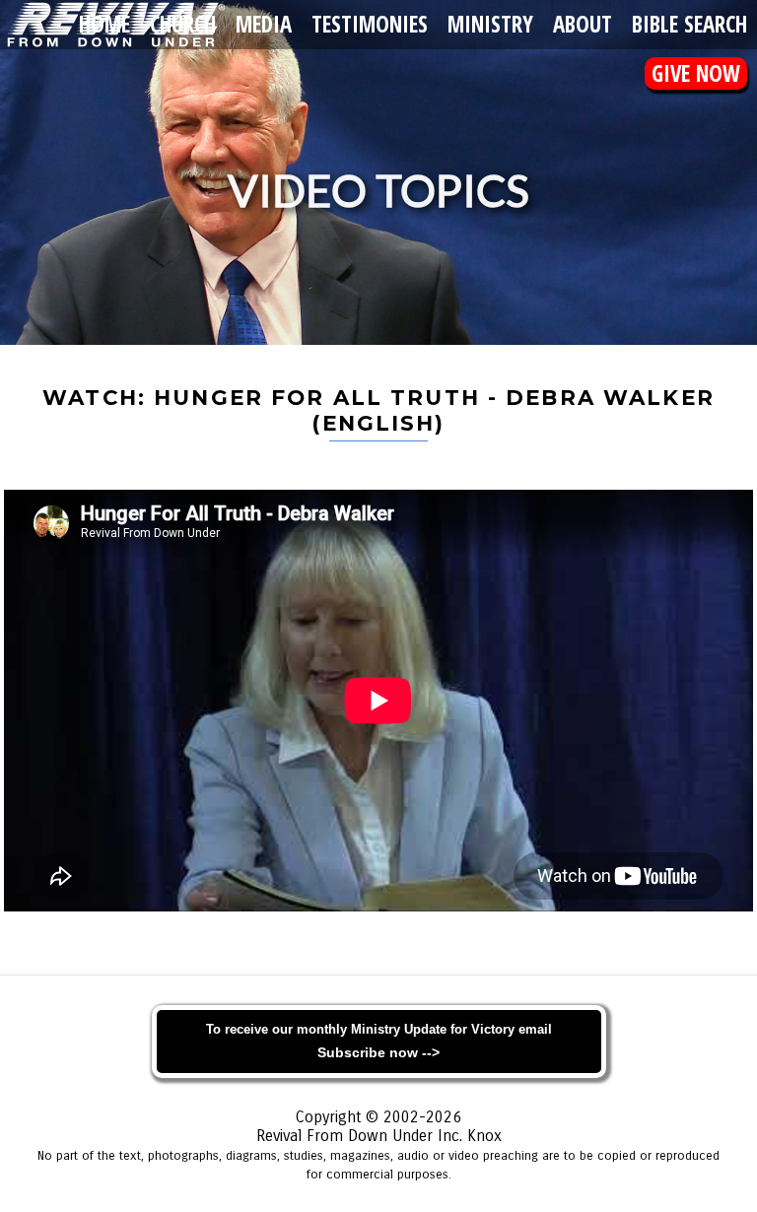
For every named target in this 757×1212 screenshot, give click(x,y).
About (582, 24)
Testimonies (369, 24)
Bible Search (689, 24)
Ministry (490, 24)
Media (264, 24)
